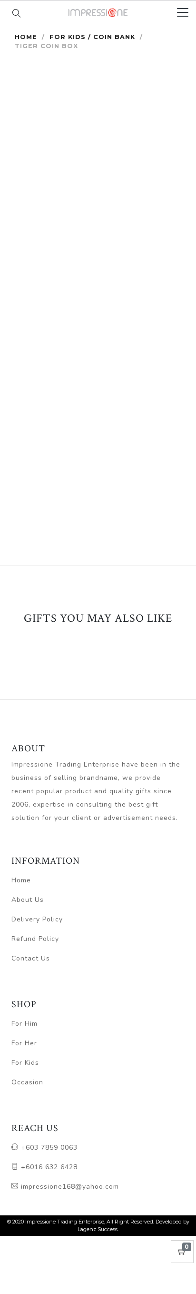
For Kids (25, 1062)
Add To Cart (143, 447)
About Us (27, 899)
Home (26, 36)
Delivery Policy (37, 919)
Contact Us (30, 958)
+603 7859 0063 (48, 1147)
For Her (24, 1043)
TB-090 (45, 399)
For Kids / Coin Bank (92, 36)
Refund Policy (35, 938)
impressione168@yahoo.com (69, 1186)
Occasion (27, 1082)
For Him (24, 1023)
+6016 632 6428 (48, 1167)
